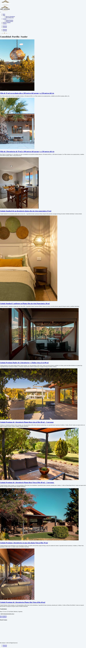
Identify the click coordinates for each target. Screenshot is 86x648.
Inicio (4, 14)
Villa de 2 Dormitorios (10, 16)
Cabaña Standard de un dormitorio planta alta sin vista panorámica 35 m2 (25, 211)
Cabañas (4, 18)
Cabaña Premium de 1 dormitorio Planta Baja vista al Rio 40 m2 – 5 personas (27, 422)
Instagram (5, 645)
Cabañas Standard (9, 21)
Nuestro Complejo (6, 22)
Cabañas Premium (9, 20)
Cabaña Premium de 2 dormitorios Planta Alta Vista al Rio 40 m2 (22, 602)
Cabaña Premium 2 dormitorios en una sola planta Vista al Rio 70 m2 (24, 543)
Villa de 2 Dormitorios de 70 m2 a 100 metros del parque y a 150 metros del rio (27, 151)
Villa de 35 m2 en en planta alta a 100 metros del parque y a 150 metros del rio (27, 93)
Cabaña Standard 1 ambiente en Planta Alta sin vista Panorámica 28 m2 (25, 303)
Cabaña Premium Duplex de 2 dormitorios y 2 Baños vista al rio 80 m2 (24, 363)
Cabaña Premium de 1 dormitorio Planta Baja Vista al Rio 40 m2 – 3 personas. (27, 482)
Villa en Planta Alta (9, 17)
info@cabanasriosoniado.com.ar (7, 613)
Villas (4, 15)
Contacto (5, 23)
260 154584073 (3, 616)
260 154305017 (3, 617)
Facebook (5, 646)
